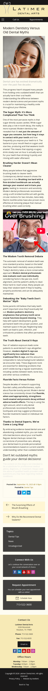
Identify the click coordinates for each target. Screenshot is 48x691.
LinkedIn (19, 572)
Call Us (16, 19)
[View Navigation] (3, 19)
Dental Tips (28, 487)
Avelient (35, 678)
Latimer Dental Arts (27, 673)
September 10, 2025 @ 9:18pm (29, 484)
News (11, 541)
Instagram (33, 572)
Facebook (15, 572)
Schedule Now (26, 598)
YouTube (24, 572)
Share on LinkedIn (29, 493)
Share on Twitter (24, 493)
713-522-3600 (27, 634)
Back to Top (24, 684)
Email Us (24, 644)
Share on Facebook (19, 493)
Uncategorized (15, 546)
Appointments (36, 19)
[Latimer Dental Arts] (24, 8)
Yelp (29, 572)
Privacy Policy (14, 678)
